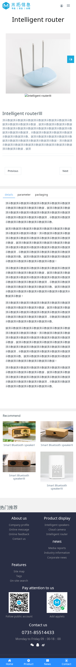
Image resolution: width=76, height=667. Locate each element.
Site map (19, 571)
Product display (57, 518)
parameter (24, 194)
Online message (19, 529)
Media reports (57, 548)
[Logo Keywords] (16, 5)
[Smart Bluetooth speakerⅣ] (56, 467)
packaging (41, 194)
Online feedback (19, 534)
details (9, 194)
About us (19, 518)
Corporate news (57, 557)
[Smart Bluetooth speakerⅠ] (19, 431)
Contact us (19, 538)
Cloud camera (57, 529)
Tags (19, 576)
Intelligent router (57, 534)
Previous (13, 171)
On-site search (19, 580)
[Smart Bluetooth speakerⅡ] (56, 431)
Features (19, 564)
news (57, 541)
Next (65, 171)
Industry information (57, 552)
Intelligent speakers (57, 525)
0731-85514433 (38, 632)
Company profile (19, 525)
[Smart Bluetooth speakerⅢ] (19, 462)
